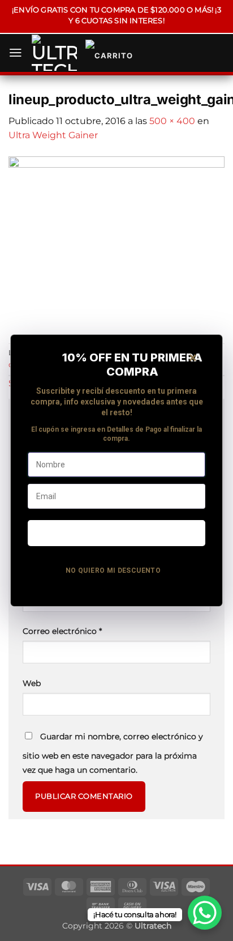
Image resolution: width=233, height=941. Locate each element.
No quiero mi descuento (113, 570)
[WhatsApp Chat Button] (205, 913)
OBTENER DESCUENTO (116, 532)
